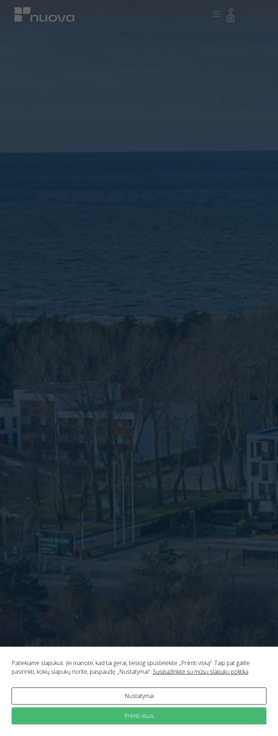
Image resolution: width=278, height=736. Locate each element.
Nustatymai (139, 696)
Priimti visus (139, 716)
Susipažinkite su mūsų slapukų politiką (200, 672)
